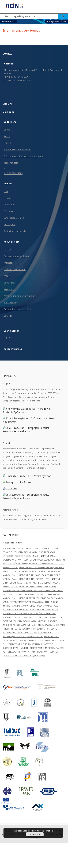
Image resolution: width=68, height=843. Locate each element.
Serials (7, 136)
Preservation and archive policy (19, 295)
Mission (7, 249)
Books (7, 129)
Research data (11, 162)
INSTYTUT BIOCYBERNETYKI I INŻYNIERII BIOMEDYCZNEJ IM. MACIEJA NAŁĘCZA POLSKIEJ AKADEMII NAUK (33, 648)
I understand (35, 834)
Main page (8, 111)
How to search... (8, 21)
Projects (8, 262)
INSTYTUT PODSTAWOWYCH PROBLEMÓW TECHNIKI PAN (29, 613)
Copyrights (9, 282)
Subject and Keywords (15, 231)
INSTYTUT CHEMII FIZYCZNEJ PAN (34, 579)
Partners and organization (17, 256)
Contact (8, 315)
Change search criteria (56, 21)
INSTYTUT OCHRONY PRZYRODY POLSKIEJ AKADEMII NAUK (30, 609)
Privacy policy (10, 302)
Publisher (8, 211)
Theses (7, 142)
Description (9, 224)
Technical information (15, 269)
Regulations (9, 289)
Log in (7, 337)
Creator (8, 198)
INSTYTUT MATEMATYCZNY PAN (18, 548)
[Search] (63, 16)
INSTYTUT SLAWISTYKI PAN (15, 617)
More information (45, 830)
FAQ (6, 276)
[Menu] (64, 3)
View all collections (13, 172)
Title (6, 191)
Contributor (10, 204)
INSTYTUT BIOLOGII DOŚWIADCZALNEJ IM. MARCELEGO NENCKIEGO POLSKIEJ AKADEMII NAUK (34, 563)
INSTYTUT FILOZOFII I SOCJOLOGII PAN (37, 586)
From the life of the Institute (17, 149)
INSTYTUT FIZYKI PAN (38, 651)
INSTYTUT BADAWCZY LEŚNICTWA (39, 559)
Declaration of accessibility (17, 309)
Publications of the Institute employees (23, 156)
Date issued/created (14, 217)
